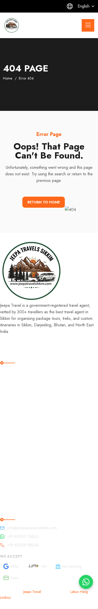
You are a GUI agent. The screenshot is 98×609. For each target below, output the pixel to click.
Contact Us (14, 488)
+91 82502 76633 (23, 536)
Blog (8, 447)
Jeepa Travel (32, 591)
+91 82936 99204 (23, 545)
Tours (9, 468)
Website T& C (17, 419)
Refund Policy (17, 388)
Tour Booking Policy (22, 398)
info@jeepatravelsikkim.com (32, 527)
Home (7, 78)
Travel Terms (15, 378)
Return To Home (43, 202)
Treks (9, 478)
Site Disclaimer (18, 409)
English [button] (83, 6)
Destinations (15, 457)
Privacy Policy (17, 429)
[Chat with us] (86, 582)
